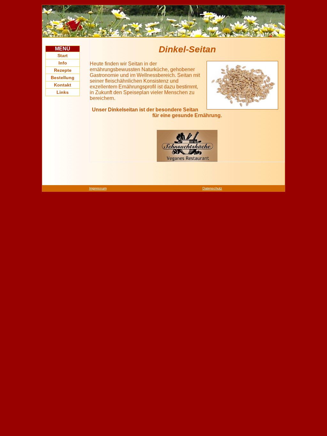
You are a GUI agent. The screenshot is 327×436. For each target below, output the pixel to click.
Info (62, 62)
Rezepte (63, 70)
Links (63, 92)
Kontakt (62, 84)
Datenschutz (212, 188)
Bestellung (62, 77)
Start (62, 55)
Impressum (98, 188)
